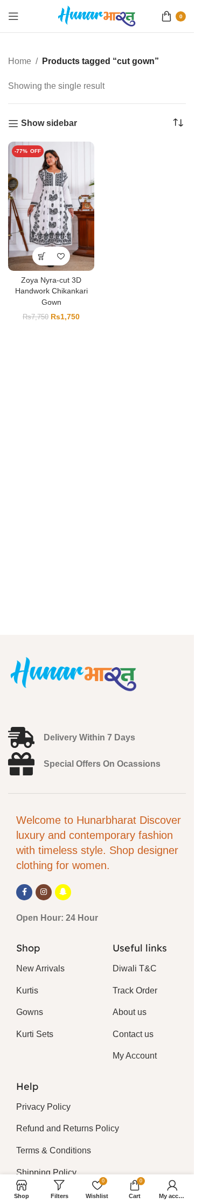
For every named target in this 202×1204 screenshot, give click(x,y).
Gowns (29, 1012)
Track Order (135, 990)
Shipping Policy (46, 1172)
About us (130, 1012)
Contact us (133, 1034)
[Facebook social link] (24, 892)
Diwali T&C (135, 968)
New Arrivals (40, 968)
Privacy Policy (43, 1106)
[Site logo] (97, 15)
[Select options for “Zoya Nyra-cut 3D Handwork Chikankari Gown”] (41, 256)
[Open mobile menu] (13, 16)
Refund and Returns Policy (67, 1128)
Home (19, 61)
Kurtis (27, 990)
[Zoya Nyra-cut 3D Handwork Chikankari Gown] (51, 206)
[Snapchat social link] (63, 892)
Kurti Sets (34, 1034)
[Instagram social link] (44, 892)
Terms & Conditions (53, 1150)
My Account (135, 1055)
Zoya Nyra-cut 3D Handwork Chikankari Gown (51, 291)
